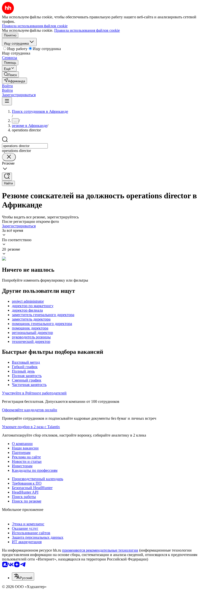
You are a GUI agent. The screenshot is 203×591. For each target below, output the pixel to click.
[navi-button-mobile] (7, 101)
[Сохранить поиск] (7, 177)
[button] (7, 86)
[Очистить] (9, 157)
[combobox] (25, 145)
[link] (10, 74)
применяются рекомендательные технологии (100, 550)
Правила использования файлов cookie (87, 30)
